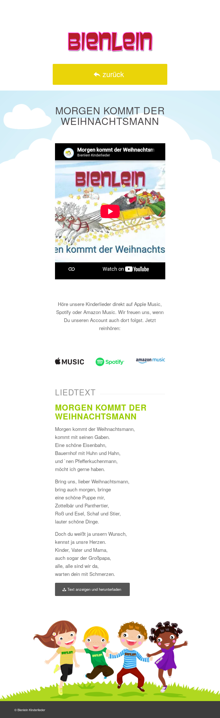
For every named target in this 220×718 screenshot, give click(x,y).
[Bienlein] (110, 41)
